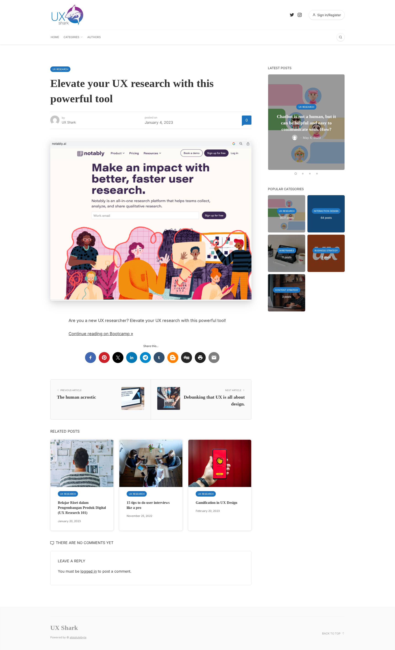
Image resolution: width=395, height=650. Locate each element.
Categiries (71, 37)
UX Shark (69, 122)
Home (55, 37)
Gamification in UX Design (216, 503)
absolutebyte (78, 637)
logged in (88, 571)
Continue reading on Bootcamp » (101, 333)
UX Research (60, 69)
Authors (94, 37)
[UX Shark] (67, 15)
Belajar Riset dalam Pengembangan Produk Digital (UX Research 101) (82, 508)
